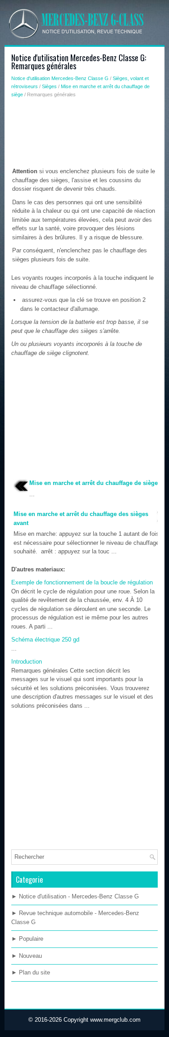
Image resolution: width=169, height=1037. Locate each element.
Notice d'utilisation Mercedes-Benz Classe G (60, 78)
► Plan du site (30, 972)
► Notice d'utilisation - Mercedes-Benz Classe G (75, 896)
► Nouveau (26, 955)
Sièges (49, 86)
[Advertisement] (84, 135)
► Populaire (27, 938)
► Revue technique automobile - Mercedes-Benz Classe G (75, 917)
